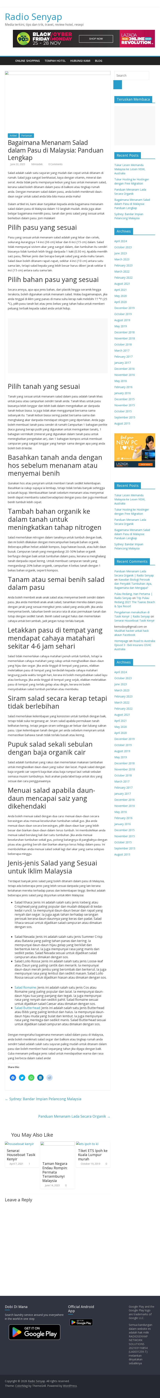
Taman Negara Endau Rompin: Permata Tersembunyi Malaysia (55, 1172)
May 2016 (120, 381)
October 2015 (123, 411)
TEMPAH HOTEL (55, 61)
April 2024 (120, 241)
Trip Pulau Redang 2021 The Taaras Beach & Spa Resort (134, 602)
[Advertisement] (58, 345)
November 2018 (124, 338)
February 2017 (123, 356)
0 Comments (55, 164)
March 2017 (121, 350)
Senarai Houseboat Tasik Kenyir (21, 1154)
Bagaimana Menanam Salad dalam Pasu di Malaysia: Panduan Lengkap (132, 204)
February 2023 (123, 265)
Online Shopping (27, 61)
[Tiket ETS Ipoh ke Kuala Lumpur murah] (87, 1144)
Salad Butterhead (27, 1008)
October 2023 (123, 247)
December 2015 (124, 399)
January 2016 (122, 393)
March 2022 (121, 271)
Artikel (13, 135)
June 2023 (120, 253)
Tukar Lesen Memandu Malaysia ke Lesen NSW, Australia (129, 169)
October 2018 (123, 344)
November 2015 (124, 405)
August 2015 (122, 423)
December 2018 (124, 332)
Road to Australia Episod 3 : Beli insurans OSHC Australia (134, 645)
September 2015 (124, 417)
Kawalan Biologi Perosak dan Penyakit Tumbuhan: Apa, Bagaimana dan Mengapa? (133, 584)
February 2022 (123, 277)
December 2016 (124, 369)
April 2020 (120, 302)
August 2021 (122, 283)
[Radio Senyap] (9, 61)
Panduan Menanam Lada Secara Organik (74, 1116)
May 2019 (120, 326)
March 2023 (121, 259)
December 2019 (124, 308)
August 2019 (122, 320)
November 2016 (124, 375)
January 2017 (122, 362)
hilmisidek (37, 164)
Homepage (121, 641)
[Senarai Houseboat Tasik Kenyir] (19, 1144)
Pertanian (26, 135)
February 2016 (123, 387)
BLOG (98, 61)
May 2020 (120, 296)
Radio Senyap (33, 16)
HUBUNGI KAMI (80, 61)
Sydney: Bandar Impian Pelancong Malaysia (43, 1098)
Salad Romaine (25, 987)
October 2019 (123, 314)
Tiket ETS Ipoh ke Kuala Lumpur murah (93, 1154)
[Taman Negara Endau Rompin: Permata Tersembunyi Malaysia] (57, 1144)
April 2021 (120, 290)
